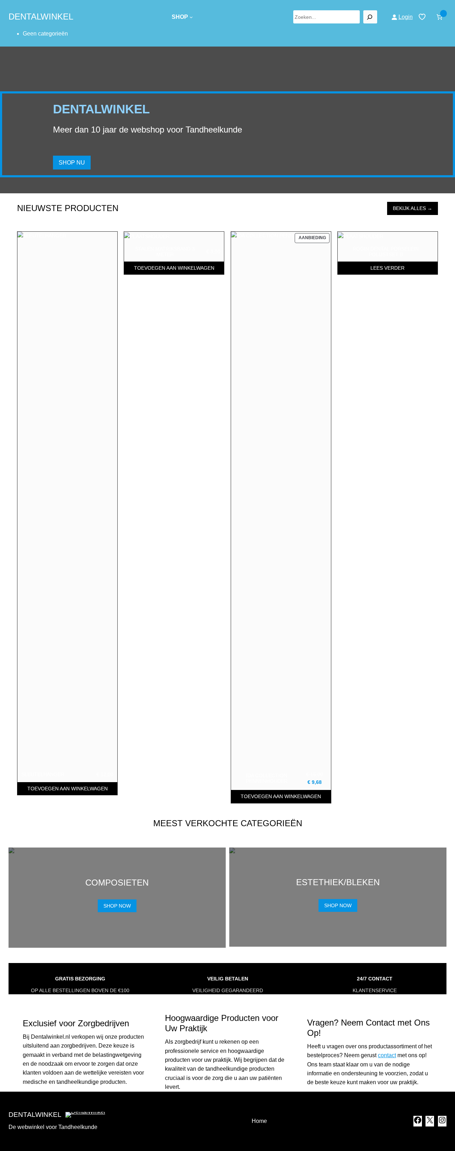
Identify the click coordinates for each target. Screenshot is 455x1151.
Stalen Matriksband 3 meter (165, 252)
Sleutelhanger (42, 774)
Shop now (117, 906)
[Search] (370, 16)
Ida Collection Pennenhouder (267, 778)
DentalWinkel (41, 16)
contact (387, 1055)
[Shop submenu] (191, 17)
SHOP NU (72, 163)
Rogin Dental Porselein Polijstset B (386, 252)
